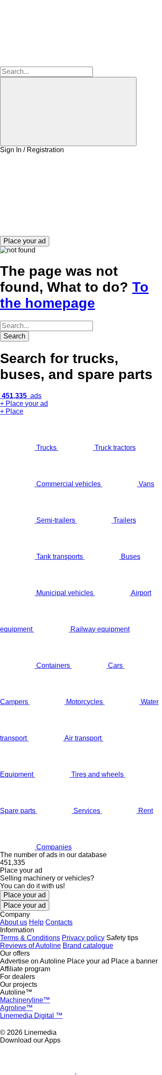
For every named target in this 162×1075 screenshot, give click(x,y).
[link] (81, 862)
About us (13, 922)
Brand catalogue (88, 945)
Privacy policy (83, 937)
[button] (81, 195)
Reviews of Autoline (30, 945)
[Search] (68, 111)
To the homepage (74, 295)
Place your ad (24, 895)
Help (36, 922)
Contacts (59, 922)
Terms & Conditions (30, 937)
